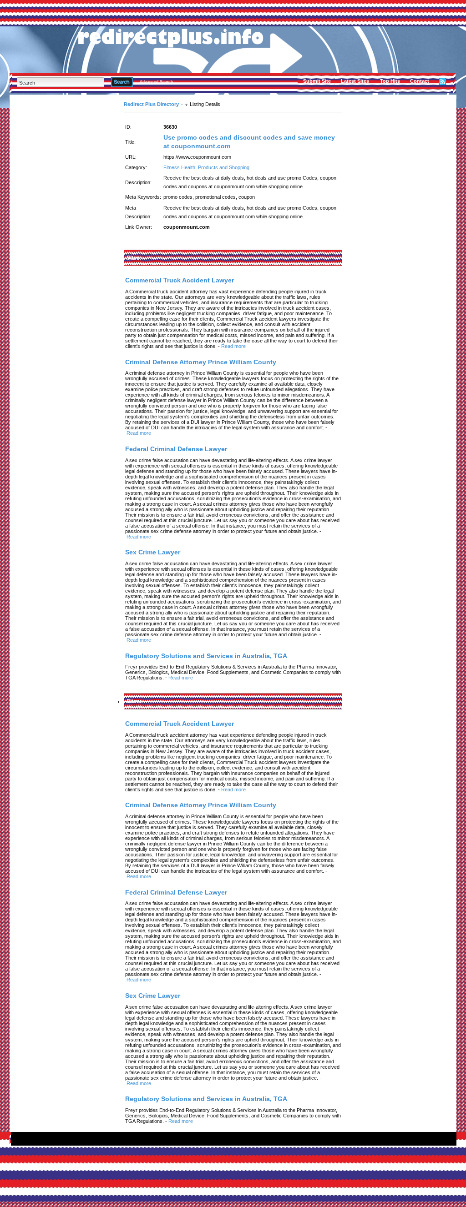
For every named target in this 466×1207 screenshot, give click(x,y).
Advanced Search (156, 82)
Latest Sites (355, 81)
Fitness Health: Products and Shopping (206, 167)
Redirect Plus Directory (151, 104)
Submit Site (317, 81)
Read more (233, 346)
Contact (419, 81)
